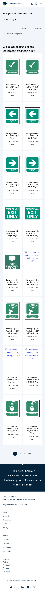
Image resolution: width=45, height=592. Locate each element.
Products (6, 535)
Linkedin (6, 559)
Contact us (7, 520)
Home (5, 512)
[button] (41, 4)
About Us (6, 516)
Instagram (6, 571)
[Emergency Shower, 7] (12, 359)
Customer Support (9, 496)
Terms (5, 524)
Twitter (5, 562)
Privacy (5, 528)
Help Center (7, 551)
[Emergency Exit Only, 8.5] (12, 213)
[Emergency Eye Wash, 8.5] (12, 311)
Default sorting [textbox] (8, 19)
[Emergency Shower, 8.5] (12, 408)
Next (29, 454)
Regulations (7, 547)
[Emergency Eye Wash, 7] (12, 262)
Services (6, 539)
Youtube (6, 568)
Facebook (6, 565)
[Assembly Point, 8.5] (12, 67)
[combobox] (9, 20)
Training (6, 543)
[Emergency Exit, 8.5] (12, 115)
